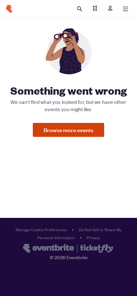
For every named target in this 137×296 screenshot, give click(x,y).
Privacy (93, 237)
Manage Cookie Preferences (41, 229)
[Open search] (79, 8)
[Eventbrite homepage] (68, 249)
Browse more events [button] (68, 129)
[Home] (9, 9)
